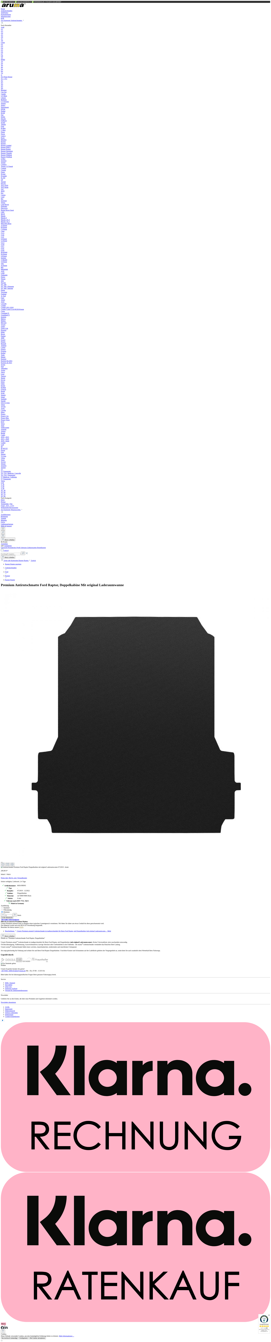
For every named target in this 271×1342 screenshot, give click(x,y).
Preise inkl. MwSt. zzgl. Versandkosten (14, 878)
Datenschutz (9, 1015)
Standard (6, 908)
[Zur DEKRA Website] (8, 961)
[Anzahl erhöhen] (15, 915)
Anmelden (4, 544)
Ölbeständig (7, 910)
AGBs (7, 1007)
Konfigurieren (24, 1338)
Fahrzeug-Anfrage (11, 988)
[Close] (2, 862)
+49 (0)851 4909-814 (8, 971)
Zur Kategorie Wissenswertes (11, 510)
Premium (6, 912)
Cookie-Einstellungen (12, 1016)
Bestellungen (41, 548)
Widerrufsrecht (10, 1011)
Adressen (24, 548)
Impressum (8, 1009)
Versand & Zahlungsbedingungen (16, 990)
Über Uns (8, 987)
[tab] (58, 931)
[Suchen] (3, 532)
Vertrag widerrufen (11, 1013)
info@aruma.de (20, 971)
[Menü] (3, 529)
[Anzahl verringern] (3, 915)
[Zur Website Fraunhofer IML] (40, 961)
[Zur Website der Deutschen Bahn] (19, 961)
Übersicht (4, 548)
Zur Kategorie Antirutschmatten (11, 20)
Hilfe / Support (10, 983)
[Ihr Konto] (3, 536)
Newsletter (8, 985)
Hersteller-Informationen (10, 920)
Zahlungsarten (32, 548)
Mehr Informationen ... (66, 1336)
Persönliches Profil (14, 548)
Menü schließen (9, 540)
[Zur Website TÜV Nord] (27, 961)
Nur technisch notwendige (9, 1338)
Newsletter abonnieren (8, 1002)
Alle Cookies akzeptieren (37, 1338)
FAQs (21, 927)
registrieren (8, 546)
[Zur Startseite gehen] (13, 7)
